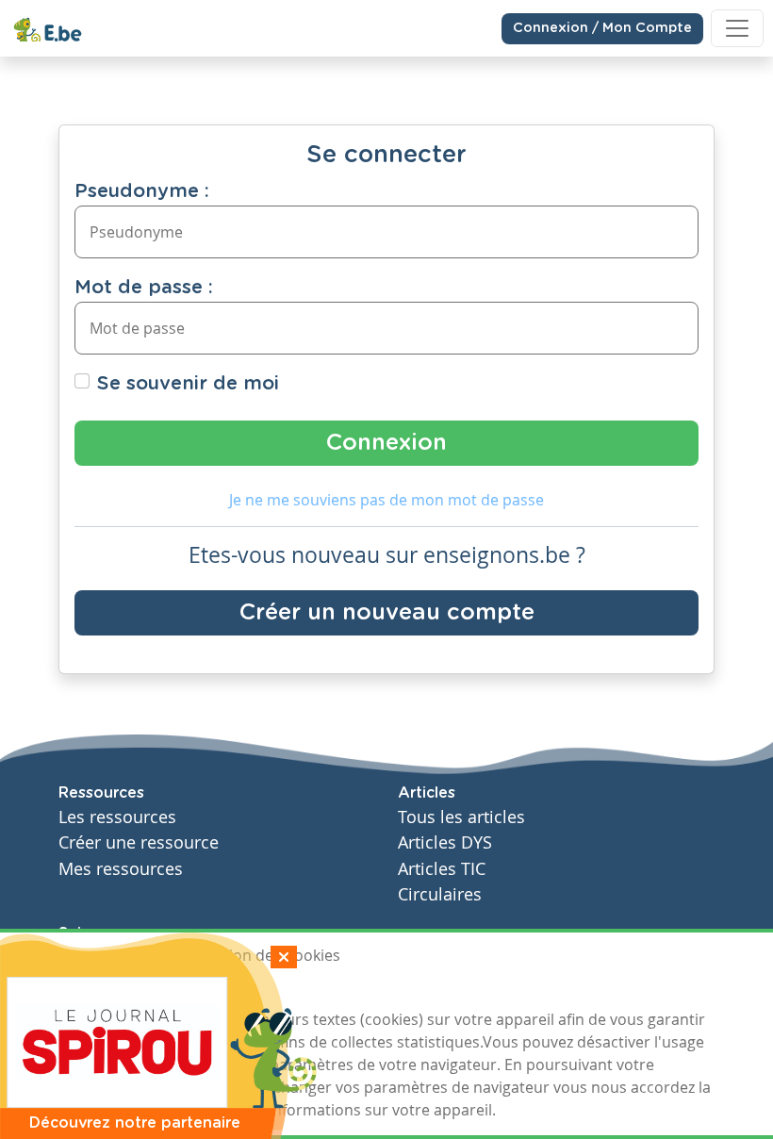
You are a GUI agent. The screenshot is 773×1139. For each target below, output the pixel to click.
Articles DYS (445, 842)
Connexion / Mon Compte (602, 28)
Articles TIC (441, 869)
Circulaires (440, 894)
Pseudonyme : (141, 191)
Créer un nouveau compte (387, 613)
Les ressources (117, 817)
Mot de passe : (143, 287)
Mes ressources (120, 869)
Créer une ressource (138, 842)
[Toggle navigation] (737, 28)
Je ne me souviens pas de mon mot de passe (386, 499)
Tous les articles (461, 817)
